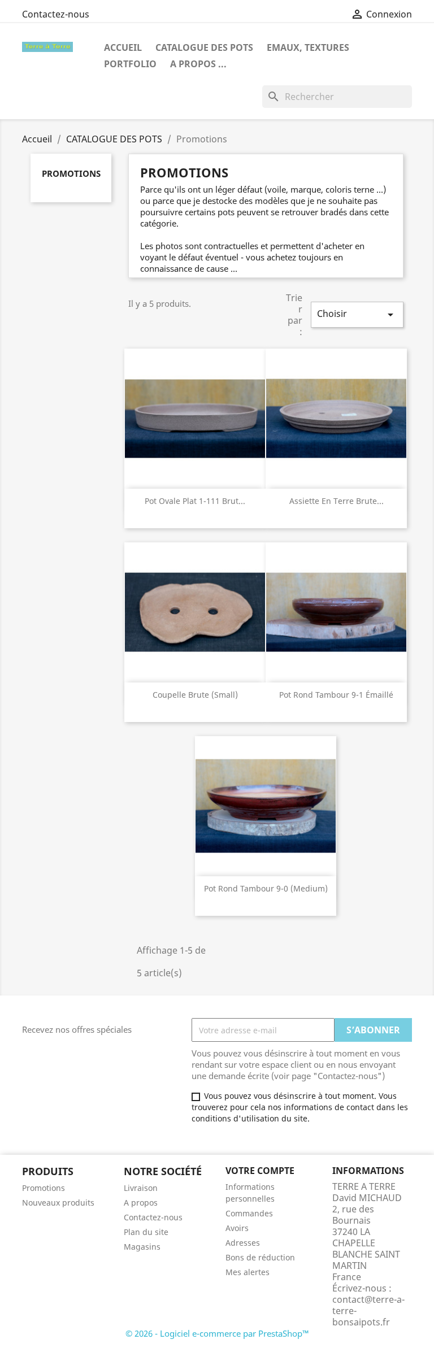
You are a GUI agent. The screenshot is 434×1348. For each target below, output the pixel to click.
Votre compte (259, 1170)
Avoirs (237, 1228)
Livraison (141, 1187)
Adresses (242, 1242)
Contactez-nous (55, 14)
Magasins (142, 1246)
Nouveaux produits (58, 1202)
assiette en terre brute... (336, 500)
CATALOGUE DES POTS (204, 47)
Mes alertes (247, 1272)
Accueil (123, 47)
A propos (141, 1202)
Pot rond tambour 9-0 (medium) (266, 888)
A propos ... (198, 64)
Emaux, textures (308, 47)
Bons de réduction (260, 1257)
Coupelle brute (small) (195, 694)
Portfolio (130, 64)
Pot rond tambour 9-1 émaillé (336, 694)
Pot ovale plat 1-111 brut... (195, 500)
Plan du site (146, 1232)
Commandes (249, 1213)
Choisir (357, 314)
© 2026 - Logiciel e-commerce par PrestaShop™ (217, 1333)
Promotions (71, 173)
